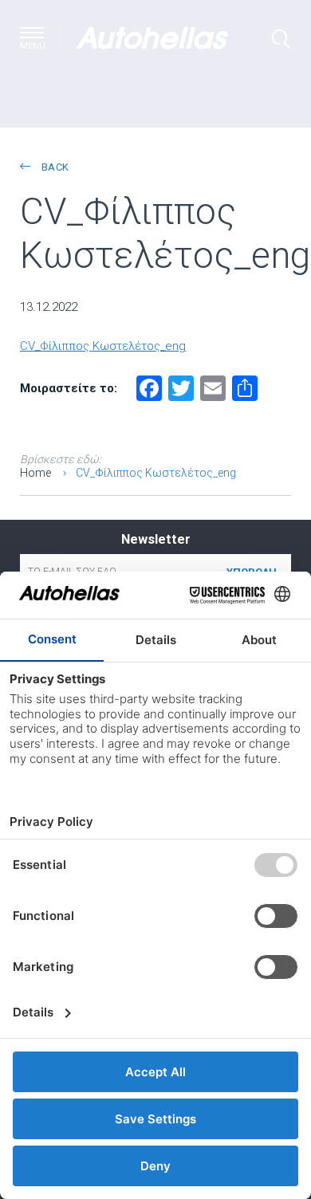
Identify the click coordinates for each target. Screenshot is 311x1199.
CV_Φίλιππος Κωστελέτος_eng (103, 346)
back (53, 167)
